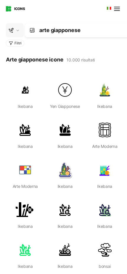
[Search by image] (32, 30)
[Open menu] (117, 8)
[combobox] (108, 9)
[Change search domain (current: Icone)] (15, 30)
